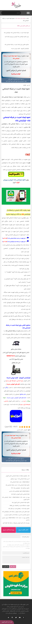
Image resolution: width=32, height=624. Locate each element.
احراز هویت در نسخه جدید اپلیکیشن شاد (16, 242)
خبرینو (15, 605)
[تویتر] (16, 617)
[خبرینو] (16, 9)
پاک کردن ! (5, 567)
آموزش (25, 430)
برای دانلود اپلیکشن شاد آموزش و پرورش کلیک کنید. (16, 37)
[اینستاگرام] (12, 617)
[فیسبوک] (23, 617)
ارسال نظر (13, 567)
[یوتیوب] (19, 617)
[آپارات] (8, 617)
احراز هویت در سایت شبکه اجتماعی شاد (16, 238)
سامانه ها (23, 18)
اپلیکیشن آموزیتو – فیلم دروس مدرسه (20, 49)
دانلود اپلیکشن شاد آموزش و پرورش (14, 180)
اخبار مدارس (20, 430)
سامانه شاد (17, 18)
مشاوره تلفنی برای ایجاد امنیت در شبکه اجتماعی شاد (17, 45)
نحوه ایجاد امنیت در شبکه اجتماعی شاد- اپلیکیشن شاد (16, 33)
